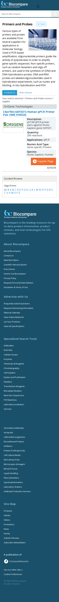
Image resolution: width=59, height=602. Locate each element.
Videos (7, 520)
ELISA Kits (8, 350)
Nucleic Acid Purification (14, 377)
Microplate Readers (13, 390)
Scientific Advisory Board (15, 264)
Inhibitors (8, 446)
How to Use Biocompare (15, 273)
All (5, 189)
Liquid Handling (11, 473)
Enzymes (8, 359)
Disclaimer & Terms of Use (16, 287)
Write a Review (25, 92)
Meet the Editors (11, 260)
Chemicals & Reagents (14, 363)
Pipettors (8, 381)
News (6, 529)
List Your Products (12, 321)
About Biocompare (12, 251)
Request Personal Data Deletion (18, 282)
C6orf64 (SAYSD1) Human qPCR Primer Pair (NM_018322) (29, 113)
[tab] (9, 92)
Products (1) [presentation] (10, 92)
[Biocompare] (16, 5)
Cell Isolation (9, 372)
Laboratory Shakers (13, 486)
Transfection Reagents (14, 386)
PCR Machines (10, 400)
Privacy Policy (10, 278)
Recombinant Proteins (14, 441)
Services (8, 409)
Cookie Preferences (13, 574)
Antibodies (9, 345)
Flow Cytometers (11, 477)
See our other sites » (13, 569)
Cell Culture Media (12, 455)
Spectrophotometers (13, 482)
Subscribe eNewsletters (15, 542)
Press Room (9, 269)
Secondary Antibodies (14, 428)
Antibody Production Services (17, 491)
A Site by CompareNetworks (16, 561)
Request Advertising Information (18, 308)
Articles (7, 515)
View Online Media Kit (14, 317)
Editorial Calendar (12, 312)
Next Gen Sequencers (14, 395)
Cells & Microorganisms (14, 437)
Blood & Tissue (10, 468)
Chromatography (11, 368)
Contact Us (9, 255)
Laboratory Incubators (14, 404)
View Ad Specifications (14, 326)
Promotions (9, 524)
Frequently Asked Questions (17, 303)
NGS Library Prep (12, 459)
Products (8, 510)
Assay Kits (8, 432)
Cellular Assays (11, 354)
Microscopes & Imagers (14, 464)
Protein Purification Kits (14, 450)
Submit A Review (11, 538)
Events (7, 533)
